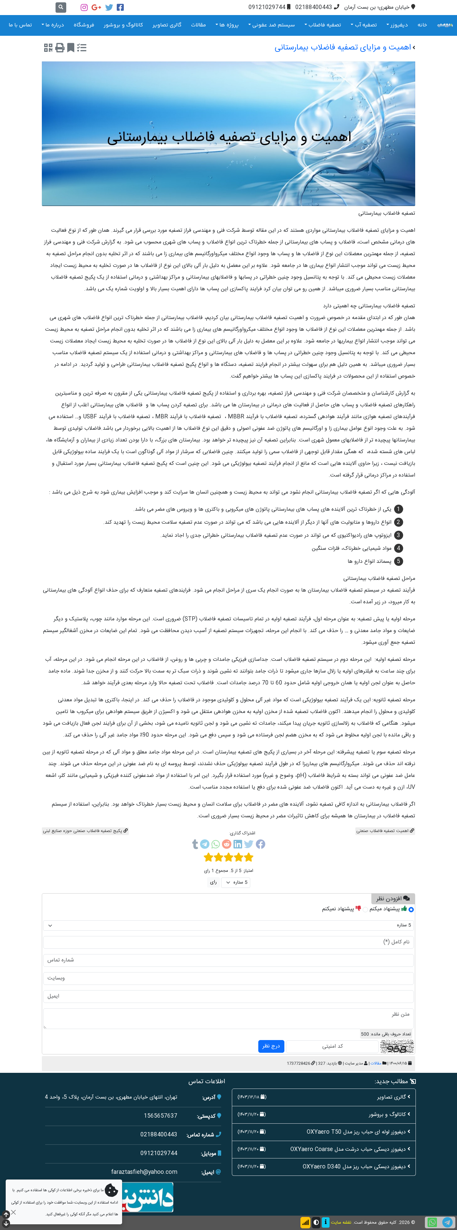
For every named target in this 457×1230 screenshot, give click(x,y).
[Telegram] (204, 846)
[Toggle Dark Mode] (316, 1222)
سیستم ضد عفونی (273, 25)
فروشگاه (84, 25)
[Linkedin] (238, 846)
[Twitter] (109, 7)
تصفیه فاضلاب (324, 25)
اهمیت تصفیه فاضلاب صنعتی (383, 831)
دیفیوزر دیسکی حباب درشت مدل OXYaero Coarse (348, 1149)
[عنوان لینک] (133, 1197)
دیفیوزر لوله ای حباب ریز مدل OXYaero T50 (356, 1132)
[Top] (6, 1215)
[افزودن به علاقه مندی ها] (70, 49)
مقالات (198, 25)
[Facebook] (120, 7)
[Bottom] (6, 1224)
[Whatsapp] (215, 846)
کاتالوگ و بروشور (123, 25)
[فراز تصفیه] (445, 25)
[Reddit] (227, 846)
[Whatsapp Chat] (432, 1222)
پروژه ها (229, 25)
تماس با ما (20, 25)
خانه (422, 25)
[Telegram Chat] (447, 1222)
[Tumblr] (195, 846)
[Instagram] (84, 7)
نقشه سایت (341, 1222)
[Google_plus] (96, 7)
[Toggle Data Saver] (305, 1222)
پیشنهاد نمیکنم (339, 909)
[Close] (13, 1212)
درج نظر (271, 1046)
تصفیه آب (366, 25)
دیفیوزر (399, 25)
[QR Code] (48, 49)
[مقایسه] (81, 49)
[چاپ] (60, 49)
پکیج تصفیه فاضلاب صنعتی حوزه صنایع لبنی (83, 831)
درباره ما (54, 25)
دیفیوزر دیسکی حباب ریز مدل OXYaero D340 (354, 1166)
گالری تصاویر (167, 25)
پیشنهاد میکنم (385, 909)
